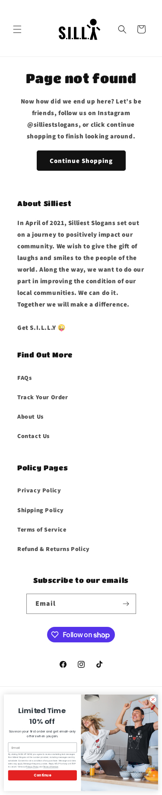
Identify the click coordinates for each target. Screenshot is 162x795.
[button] (17, 29)
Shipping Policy (40, 510)
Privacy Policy (39, 490)
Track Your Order (42, 397)
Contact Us (33, 436)
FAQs (24, 378)
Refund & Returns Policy (53, 549)
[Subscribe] (126, 604)
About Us (30, 416)
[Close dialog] (152, 699)
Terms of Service (42, 529)
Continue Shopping (81, 160)
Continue (42, 775)
